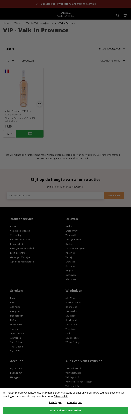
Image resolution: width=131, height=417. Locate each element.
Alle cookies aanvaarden (65, 410)
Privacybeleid (61, 396)
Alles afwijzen (74, 402)
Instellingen (55, 402)
